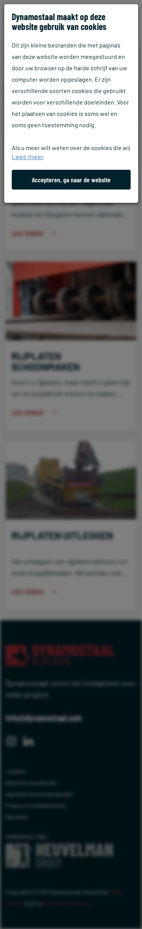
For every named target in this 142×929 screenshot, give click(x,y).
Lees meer (28, 156)
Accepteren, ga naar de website (71, 179)
